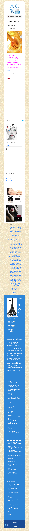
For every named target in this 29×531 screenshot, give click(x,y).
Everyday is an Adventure (13, 388)
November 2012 (11, 322)
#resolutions (15, 358)
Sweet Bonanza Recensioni (15, 273)
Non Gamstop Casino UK (15, 251)
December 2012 (11, 321)
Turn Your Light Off (11, 472)
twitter (9, 515)
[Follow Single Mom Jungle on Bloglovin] (11, 131)
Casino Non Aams (15, 265)
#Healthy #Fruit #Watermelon (11, 350)
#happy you (12, 348)
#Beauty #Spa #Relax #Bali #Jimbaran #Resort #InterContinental (14, 341)
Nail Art (9, 419)
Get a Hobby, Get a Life (12, 505)
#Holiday (17, 355)
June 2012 (10, 329)
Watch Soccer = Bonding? (13, 499)
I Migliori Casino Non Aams (15, 260)
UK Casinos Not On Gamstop (15, 252)
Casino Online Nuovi (15, 288)
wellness (19, 371)
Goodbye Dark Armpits (12, 422)
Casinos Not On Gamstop (16, 227)
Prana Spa (10, 407)
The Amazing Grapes (12, 450)
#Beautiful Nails (9, 339)
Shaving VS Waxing (12, 424)
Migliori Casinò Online (15, 287)
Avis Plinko (15, 269)
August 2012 (10, 326)
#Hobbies (12, 355)
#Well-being (9, 370)
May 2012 (10, 330)
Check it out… (9, 70)
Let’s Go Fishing (11, 497)
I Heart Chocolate (11, 454)
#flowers (16, 345)
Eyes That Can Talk (12, 418)
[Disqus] (14, 97)
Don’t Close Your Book (12, 473)
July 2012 (10, 327)
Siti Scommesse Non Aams (15, 234)
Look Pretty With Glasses (13, 408)
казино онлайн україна (15, 283)
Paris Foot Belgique (15, 263)
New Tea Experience (12, 448)
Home (8, 20)
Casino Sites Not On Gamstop (15, 242)
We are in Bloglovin (10, 182)
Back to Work (10, 500)
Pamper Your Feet (11, 394)
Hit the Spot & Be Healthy (13, 508)
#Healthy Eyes (10, 351)
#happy (8, 348)
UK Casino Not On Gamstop (15, 247)
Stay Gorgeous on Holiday (13, 470)
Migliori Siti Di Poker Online (15, 231)
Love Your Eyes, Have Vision (13, 395)
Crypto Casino (15, 232)
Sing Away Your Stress (12, 507)
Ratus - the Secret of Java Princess (15, 432)
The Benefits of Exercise (11, 176)
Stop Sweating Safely (12, 390)
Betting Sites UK (15, 255)
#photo (11, 358)
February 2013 (10, 318)
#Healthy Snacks (12, 353)
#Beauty (15, 339)
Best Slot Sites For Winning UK (15, 256)
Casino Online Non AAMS (16, 291)
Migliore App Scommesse (16, 268)
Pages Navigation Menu (15, 16)
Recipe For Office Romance (13, 491)
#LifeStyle (13, 356)
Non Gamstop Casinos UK (15, 228)
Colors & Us (10, 393)
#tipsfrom (20, 367)
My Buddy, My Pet (11, 501)
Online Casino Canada (15, 243)
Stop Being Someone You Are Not (14, 385)
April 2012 (10, 331)
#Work (14, 371)
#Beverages (18, 343)
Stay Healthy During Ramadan (14, 389)
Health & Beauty (13, 20)
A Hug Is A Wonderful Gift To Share (15, 386)
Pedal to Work (10, 503)
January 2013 (10, 319)
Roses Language (11, 462)
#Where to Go (14, 370)
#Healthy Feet (15, 351)
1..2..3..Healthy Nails (12, 406)
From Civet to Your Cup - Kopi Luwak (15, 447)
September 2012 (11, 325)
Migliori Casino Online (15, 230)
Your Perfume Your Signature (13, 420)
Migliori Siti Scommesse (15, 279)
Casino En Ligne (15, 281)
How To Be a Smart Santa (13, 487)
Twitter (7, 145)
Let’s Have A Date (11, 446)
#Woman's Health (9, 371)
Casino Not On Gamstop (15, 253)
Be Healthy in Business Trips (13, 397)
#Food (19, 345)
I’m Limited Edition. (10, 180)
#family (13, 345)
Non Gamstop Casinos (15, 236)
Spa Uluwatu (10, 410)
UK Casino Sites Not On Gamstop (15, 244)
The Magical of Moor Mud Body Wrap (15, 416)
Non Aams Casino (15, 235)
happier (16, 371)
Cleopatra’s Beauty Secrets (13, 431)
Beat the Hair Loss (11, 428)
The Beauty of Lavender (12, 384)
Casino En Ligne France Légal (15, 271)
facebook (9, 514)
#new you (8, 358)
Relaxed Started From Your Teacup (14, 455)
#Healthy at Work (19, 350)
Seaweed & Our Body (12, 400)
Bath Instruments (11, 415)
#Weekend (18, 369)
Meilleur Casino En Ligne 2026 (15, 280)
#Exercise (9, 345)
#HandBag (19, 347)
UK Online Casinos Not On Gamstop (15, 239)
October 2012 (10, 323)
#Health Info (17, 348)
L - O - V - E (10, 392)
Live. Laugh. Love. (10, 178)
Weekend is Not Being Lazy (13, 504)
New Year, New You (11, 461)
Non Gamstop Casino (15, 238)
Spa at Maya (10, 411)
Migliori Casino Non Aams (16, 267)
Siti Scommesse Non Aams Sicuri (15, 277)
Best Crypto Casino (15, 261)
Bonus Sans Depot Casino (15, 272)
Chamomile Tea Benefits (11, 185)
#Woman (19, 370)
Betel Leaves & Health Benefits (14, 398)
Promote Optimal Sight (12, 382)
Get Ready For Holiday (12, 469)
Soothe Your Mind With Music (13, 474)
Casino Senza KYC (15, 276)
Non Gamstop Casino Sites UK (15, 257)
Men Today (10, 430)
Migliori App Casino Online (15, 264)
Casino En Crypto (15, 289)
